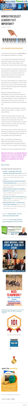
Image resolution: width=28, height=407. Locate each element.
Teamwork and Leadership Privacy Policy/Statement (10, 394)
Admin (25, 404)
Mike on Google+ (5, 164)
